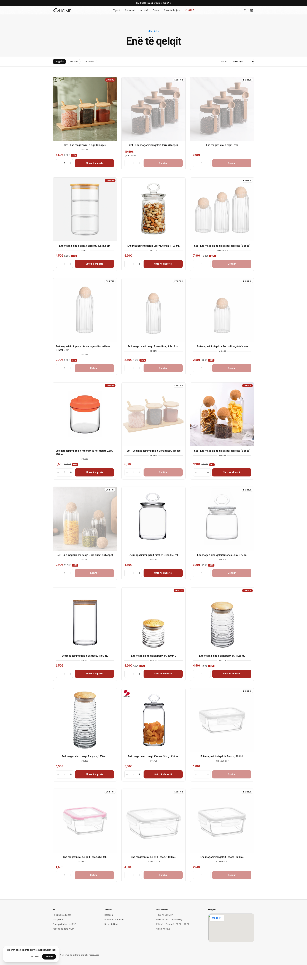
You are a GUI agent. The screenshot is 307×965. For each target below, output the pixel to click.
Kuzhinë (144, 10)
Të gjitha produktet (62, 915)
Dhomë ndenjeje (172, 10)
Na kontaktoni (111, 924)
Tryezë (116, 10)
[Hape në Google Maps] (231, 927)
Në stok (74, 61)
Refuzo (35, 956)
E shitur (163, 163)
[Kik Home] (62, 10)
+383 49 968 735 (169, 919)
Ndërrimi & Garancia (114, 919)
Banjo (156, 10)
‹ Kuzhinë (152, 31)
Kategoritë (58, 919)
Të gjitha (59, 61)
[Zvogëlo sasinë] (58, 163)
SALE (191, 10)
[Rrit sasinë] (70, 163)
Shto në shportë (94, 163)
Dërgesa (108, 915)
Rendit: (224, 61)
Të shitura (89, 61)
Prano (49, 956)
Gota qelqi (130, 10)
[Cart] (251, 10)
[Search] (245, 10)
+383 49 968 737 (164, 915)
